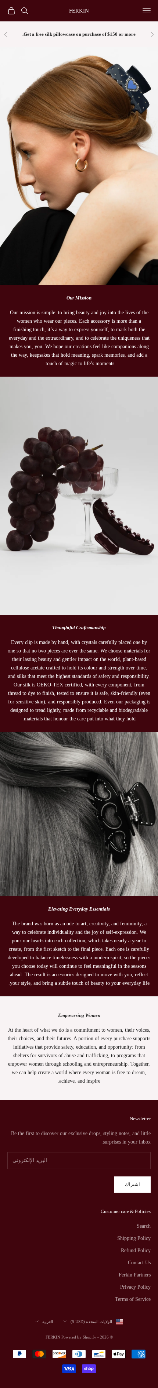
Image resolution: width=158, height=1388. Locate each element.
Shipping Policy (134, 1238)
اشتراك (132, 1184)
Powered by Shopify (78, 1337)
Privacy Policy (135, 1287)
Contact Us (139, 1262)
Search (144, 1226)
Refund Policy (136, 1250)
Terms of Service (133, 1299)
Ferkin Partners (135, 1275)
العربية (47, 1321)
